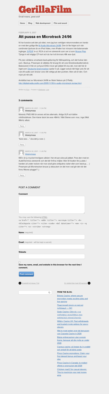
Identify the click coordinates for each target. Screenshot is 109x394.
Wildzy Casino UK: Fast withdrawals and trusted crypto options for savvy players (73, 324)
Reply (22, 126)
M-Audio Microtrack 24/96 (50, 45)
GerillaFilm (45, 10)
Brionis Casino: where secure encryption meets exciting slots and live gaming (72, 298)
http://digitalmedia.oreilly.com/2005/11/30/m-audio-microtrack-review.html (50, 83)
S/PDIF (30, 51)
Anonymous (30, 154)
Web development (43, 23)
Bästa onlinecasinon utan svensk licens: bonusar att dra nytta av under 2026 (73, 340)
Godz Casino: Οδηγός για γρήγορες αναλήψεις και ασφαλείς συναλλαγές (69, 314)
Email (35, 242)
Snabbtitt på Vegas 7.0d (30, 283)
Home (22, 23)
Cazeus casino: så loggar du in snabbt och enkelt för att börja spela (73, 348)
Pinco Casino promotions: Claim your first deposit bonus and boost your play (73, 356)
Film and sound (60, 23)
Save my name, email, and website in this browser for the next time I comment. (50, 266)
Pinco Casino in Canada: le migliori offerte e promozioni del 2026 (72, 364)
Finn (27, 89)
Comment (23, 193)
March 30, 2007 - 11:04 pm (35, 108)
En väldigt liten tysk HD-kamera (75, 283)
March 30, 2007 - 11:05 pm (35, 132)
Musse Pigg (80, 51)
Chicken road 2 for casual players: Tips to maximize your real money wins (72, 372)
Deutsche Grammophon (38, 68)
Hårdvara (41, 89)
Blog (30, 23)
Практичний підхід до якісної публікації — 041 (70, 306)
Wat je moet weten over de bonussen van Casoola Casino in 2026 (73, 332)
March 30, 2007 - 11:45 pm (35, 151)
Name (26, 232)
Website (22, 251)
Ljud (47, 89)
